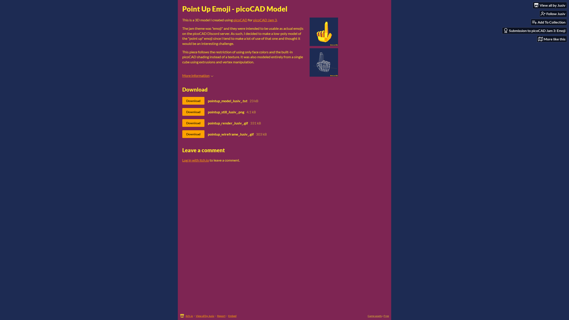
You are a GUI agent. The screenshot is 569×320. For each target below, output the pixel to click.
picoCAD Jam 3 (265, 20)
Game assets (375, 316)
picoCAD (240, 20)
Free (386, 316)
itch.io (189, 316)
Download (193, 101)
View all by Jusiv (205, 316)
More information (196, 75)
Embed (232, 316)
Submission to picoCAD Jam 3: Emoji (537, 30)
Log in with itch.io (195, 160)
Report (221, 316)
